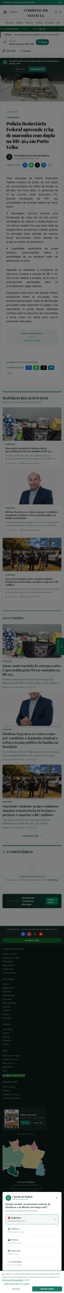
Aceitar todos (47, 1289)
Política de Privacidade (12, 1280)
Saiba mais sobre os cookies (16, 1284)
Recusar (16, 1289)
